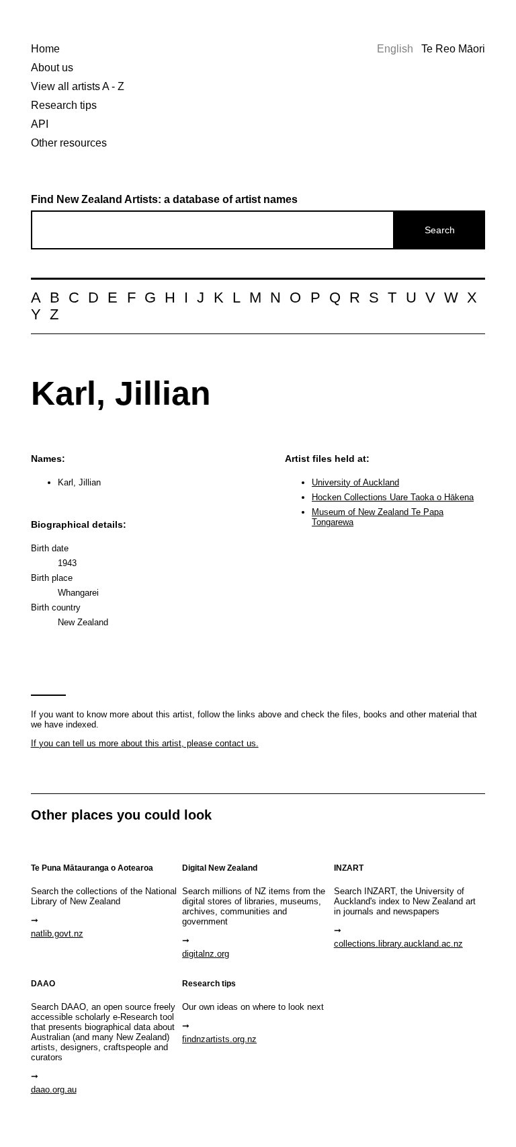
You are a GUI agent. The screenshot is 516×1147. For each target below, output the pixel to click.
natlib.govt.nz (57, 933)
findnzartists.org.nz (219, 1039)
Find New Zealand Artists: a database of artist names (164, 199)
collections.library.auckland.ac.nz (398, 944)
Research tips (64, 105)
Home (45, 48)
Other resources (69, 143)
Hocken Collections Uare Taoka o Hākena (393, 497)
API (39, 124)
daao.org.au (54, 1089)
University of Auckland (355, 482)
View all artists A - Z (77, 86)
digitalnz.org (205, 954)
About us (52, 67)
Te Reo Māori (453, 48)
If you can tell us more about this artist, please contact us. (145, 743)
